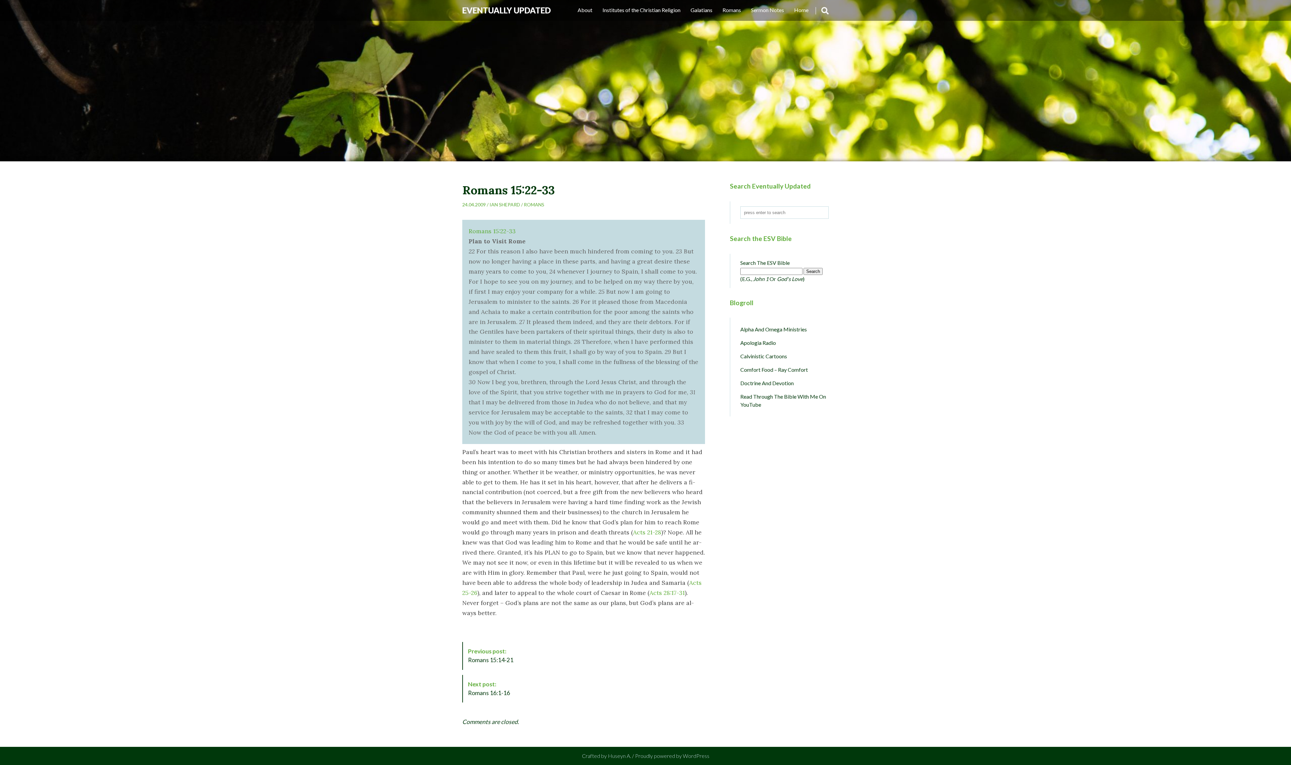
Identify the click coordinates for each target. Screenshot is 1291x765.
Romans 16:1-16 (489, 688)
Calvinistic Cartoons (763, 356)
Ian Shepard (505, 204)
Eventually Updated (506, 10)
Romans (731, 10)
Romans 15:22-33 (492, 231)
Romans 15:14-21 (490, 655)
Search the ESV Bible (765, 262)
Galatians (701, 10)
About (585, 10)
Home (801, 10)
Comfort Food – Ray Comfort (774, 369)
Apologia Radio (758, 342)
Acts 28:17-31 (667, 593)
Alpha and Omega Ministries (773, 329)
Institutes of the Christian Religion (641, 10)
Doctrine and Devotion (767, 383)
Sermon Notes (767, 10)
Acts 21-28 (647, 532)
